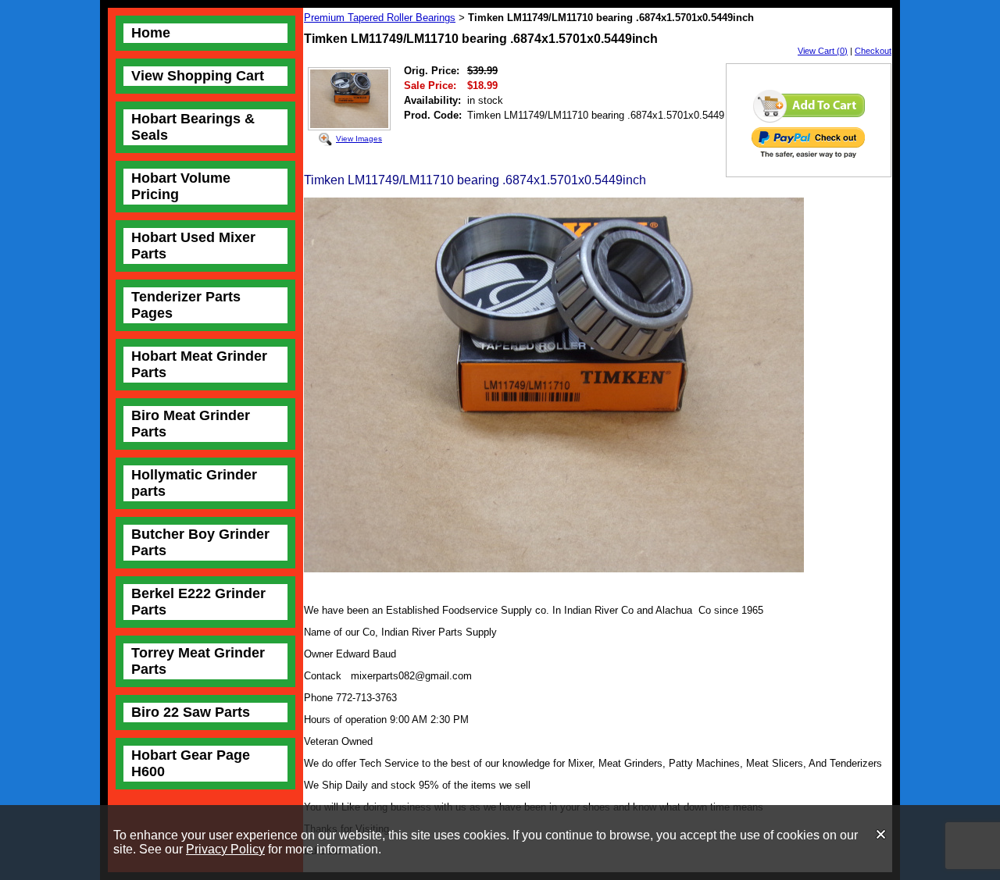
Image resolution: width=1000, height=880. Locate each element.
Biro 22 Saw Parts (190, 712)
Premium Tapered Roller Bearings (379, 17)
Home (150, 33)
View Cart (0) (823, 50)
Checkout (873, 50)
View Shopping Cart (197, 76)
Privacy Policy (225, 849)
